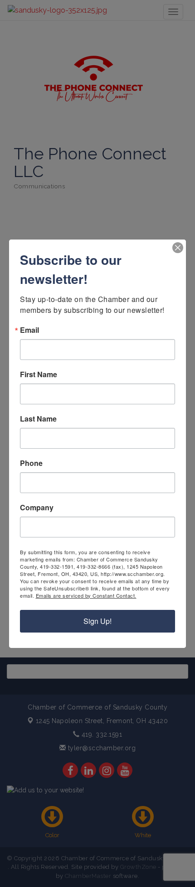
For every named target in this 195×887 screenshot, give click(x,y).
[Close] (177, 247)
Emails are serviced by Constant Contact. (86, 595)
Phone (31, 463)
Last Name (38, 418)
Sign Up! (97, 621)
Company (37, 507)
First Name (38, 374)
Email (29, 330)
